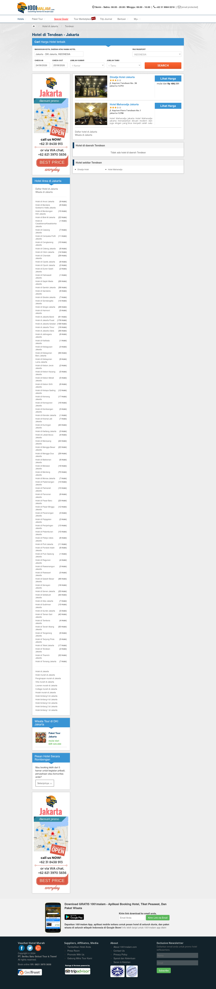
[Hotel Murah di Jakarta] (51, 842)
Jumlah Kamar (77, 60)
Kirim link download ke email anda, (138, 913)
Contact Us (119, 950)
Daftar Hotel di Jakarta (46, 188)
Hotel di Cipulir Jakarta (45, 265)
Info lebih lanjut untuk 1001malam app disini (144, 927)
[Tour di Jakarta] (51, 738)
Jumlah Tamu (113, 60)
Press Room (73, 950)
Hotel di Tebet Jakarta (44, 645)
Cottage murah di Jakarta (46, 689)
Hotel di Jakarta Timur (44, 327)
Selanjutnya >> (44, 783)
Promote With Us (75, 954)
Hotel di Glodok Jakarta (45, 297)
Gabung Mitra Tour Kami (79, 958)
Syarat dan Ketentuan (124, 958)
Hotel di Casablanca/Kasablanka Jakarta (46, 223)
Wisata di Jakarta (44, 191)
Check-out (57, 60)
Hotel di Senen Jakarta (45, 591)
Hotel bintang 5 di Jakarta (46, 695)
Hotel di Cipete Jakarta (45, 261)
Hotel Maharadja (115, 169)
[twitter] (30, 950)
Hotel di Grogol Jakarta (45, 306)
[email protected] (189, 7)
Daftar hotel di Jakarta (86, 131)
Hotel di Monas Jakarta (45, 478)
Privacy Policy (120, 954)
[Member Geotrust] (30, 971)
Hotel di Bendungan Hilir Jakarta (44, 212)
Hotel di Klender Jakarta (45, 415)
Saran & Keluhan (122, 962)
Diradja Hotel (83, 169)
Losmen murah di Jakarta (46, 685)
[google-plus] (38, 950)
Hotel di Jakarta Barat (44, 316)
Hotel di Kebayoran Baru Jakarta (43, 354)
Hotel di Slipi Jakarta (44, 600)
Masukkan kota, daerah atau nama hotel (55, 49)
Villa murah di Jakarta (44, 681)
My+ (136, 18)
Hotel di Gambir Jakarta (45, 287)
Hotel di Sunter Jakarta (45, 610)
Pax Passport (139, 49)
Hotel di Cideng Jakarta (45, 248)
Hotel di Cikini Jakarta (44, 252)
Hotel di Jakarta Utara (44, 330)
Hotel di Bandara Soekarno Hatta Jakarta (45, 206)
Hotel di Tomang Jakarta (45, 661)
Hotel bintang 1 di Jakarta (46, 710)
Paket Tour (37, 18)
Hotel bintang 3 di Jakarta (46, 702)
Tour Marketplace (82, 18)
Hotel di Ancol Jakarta (44, 201)
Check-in (39, 60)
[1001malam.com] (35, 7)
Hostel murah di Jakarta (45, 692)
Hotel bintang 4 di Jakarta (46, 699)
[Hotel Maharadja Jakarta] (115, 114)
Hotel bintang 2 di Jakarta (46, 706)
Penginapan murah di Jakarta (48, 678)
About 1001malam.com (125, 946)
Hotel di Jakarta (42, 671)
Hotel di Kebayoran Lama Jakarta (43, 360)
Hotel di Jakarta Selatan (45, 323)
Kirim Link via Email (157, 917)
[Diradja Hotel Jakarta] (115, 86)
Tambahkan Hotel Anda (79, 946)
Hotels (21, 18)
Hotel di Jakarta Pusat (44, 320)
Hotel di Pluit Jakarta (44, 544)
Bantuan (122, 18)
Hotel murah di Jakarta (45, 674)
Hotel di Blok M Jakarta (45, 217)
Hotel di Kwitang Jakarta (45, 431)
